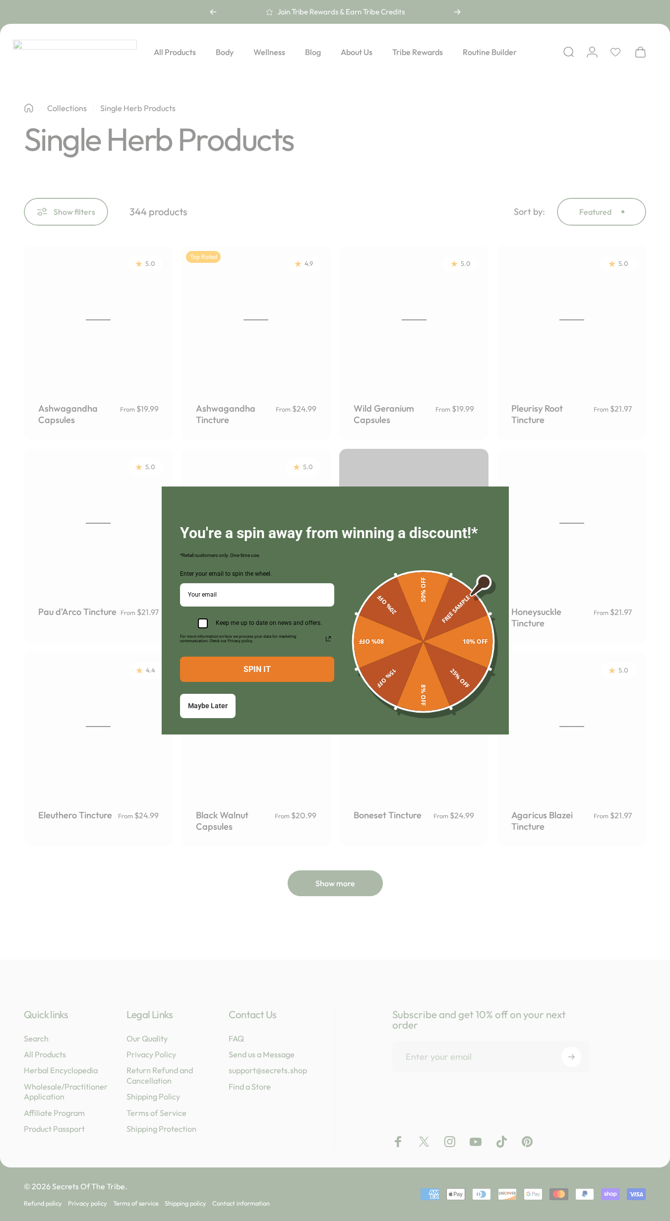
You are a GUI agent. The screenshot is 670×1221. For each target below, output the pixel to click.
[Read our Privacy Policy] (328, 639)
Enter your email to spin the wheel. (226, 573)
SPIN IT (257, 669)
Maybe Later (208, 706)
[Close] (497, 498)
